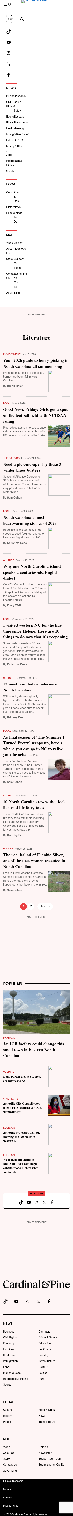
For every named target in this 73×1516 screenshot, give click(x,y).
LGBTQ (18, 140)
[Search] (21, 19)
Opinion (18, 242)
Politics (18, 146)
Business (11, 96)
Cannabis (20, 96)
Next (45, 906)
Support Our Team (50, 1458)
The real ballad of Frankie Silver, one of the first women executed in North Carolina (34, 860)
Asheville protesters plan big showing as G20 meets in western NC (21, 1136)
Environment (11, 354)
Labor (9, 140)
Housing (19, 128)
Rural (17, 161)
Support (7, 1489)
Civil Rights (10, 1098)
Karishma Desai (17, 543)
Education (20, 116)
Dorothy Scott (16, 835)
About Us (8, 1453)
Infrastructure (47, 1361)
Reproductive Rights (15, 1379)
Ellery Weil (14, 605)
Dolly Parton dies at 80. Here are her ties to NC (22, 1078)
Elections (11, 122)
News (11, 88)
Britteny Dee (15, 717)
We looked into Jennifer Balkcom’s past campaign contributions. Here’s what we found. (20, 1165)
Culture (10, 192)
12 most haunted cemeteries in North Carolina (31, 687)
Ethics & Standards (13, 1480)
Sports (10, 171)
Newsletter (20, 248)
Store (9, 259)
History (10, 207)
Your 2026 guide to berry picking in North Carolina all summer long (36, 363)
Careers (7, 1497)
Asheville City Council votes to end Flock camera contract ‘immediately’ (22, 1107)
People (10, 213)
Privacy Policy (10, 1505)
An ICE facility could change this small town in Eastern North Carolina (33, 1049)
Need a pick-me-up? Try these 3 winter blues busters (32, 467)
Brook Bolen (15, 386)
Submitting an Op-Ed (51, 1464)
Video (9, 242)
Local (11, 184)
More (11, 235)
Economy (12, 116)
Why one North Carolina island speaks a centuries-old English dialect (32, 572)
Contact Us (10, 1464)
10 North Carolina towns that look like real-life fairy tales (34, 805)
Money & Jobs (12, 1373)
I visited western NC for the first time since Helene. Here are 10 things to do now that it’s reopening (35, 631)
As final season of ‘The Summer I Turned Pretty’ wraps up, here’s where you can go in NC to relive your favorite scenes (33, 745)
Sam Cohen (14, 497)
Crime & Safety (48, 1337)
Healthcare (13, 128)
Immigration (13, 134)
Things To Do (11, 457)
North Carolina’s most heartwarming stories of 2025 (30, 520)
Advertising (13, 292)
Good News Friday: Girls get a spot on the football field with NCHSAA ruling (35, 415)
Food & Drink (47, 1410)
